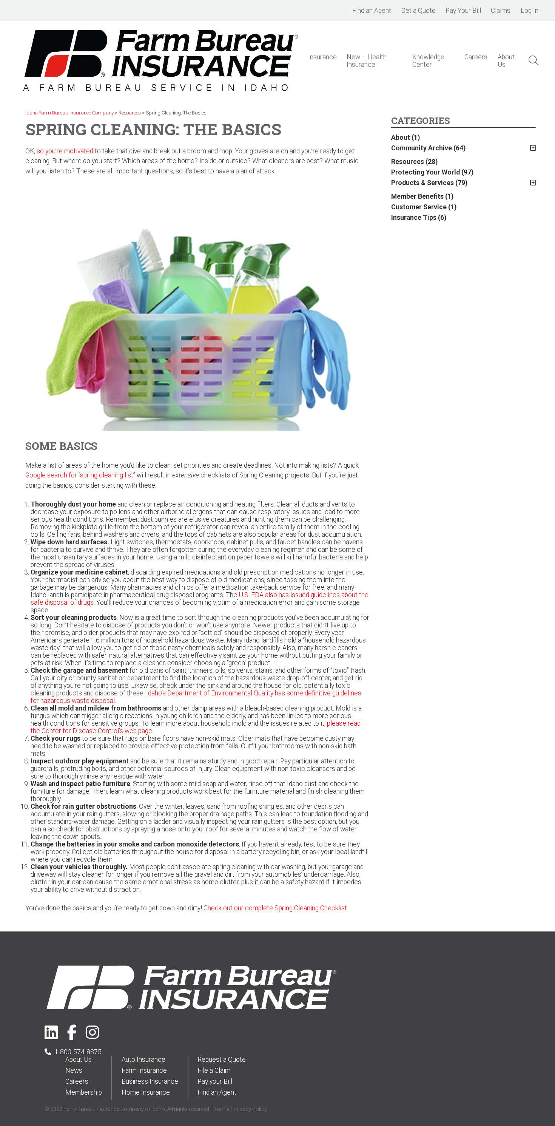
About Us (78, 1059)
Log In (529, 10)
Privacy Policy (250, 1109)
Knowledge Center (428, 60)
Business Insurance (150, 1081)
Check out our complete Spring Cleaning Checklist (275, 908)
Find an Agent (371, 10)
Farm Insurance (144, 1070)
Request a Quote (221, 1059)
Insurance (322, 57)
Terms (222, 1109)
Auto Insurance (143, 1059)
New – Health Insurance (367, 60)
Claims (500, 10)
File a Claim (214, 1070)
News (73, 1070)
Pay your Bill (214, 1081)
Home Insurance (146, 1092)
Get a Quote (418, 10)
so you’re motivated (65, 151)
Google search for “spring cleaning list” (80, 475)
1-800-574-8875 (78, 1052)
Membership (83, 1092)
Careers (475, 57)
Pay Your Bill (463, 10)
